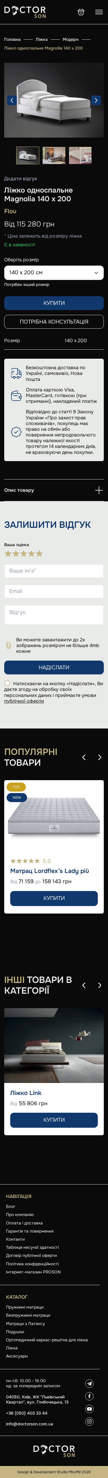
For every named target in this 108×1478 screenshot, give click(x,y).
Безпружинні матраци (28, 1315)
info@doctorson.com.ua (29, 1424)
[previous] (12, 100)
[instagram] (89, 1421)
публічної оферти (24, 701)
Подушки (15, 1331)
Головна (12, 39)
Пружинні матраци (25, 1307)
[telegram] (89, 1383)
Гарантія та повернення (29, 1231)
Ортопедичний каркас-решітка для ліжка (47, 1340)
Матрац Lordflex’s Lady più (49, 871)
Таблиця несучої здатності (32, 1247)
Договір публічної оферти (31, 1255)
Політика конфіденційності (32, 1264)
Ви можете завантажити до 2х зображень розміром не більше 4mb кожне (57, 645)
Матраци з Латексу (25, 1323)
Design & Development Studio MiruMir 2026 (54, 1472)
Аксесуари (17, 1356)
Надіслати (54, 667)
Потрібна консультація (54, 321)
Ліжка (42, 39)
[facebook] (89, 1396)
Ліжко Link (25, 1093)
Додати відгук (20, 178)
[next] (96, 100)
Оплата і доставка (24, 1223)
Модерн (71, 39)
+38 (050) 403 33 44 (26, 1413)
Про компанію (20, 1214)
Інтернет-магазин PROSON (33, 1272)
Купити (54, 303)
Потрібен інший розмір (26, 284)
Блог (10, 1206)
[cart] (81, 12)
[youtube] (89, 1409)
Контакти (15, 1239)
